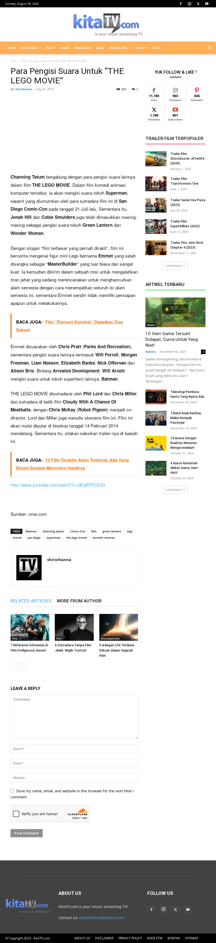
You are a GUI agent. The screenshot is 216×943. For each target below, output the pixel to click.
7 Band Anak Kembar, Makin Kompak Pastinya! (186, 418)
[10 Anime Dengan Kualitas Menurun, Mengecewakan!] (155, 443)
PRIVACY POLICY (130, 938)
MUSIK (65, 48)
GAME (100, 48)
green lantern (111, 531)
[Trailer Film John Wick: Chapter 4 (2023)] (155, 247)
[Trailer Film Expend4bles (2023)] (155, 226)
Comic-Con (77, 531)
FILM (48, 48)
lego (130, 531)
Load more (173, 265)
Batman (31, 531)
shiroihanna (23, 89)
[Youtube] (207, 3)
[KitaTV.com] (108, 25)
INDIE (157, 48)
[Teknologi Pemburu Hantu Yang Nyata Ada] (155, 397)
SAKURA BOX (118, 48)
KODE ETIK (155, 938)
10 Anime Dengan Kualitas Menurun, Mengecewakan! (183, 443)
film (94, 531)
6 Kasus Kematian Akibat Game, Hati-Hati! (184, 468)
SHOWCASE (29, 48)
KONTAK (174, 938)
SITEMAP (191, 938)
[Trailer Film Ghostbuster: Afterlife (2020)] (155, 159)
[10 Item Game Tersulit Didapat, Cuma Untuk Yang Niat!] (175, 312)
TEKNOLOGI (82, 48)
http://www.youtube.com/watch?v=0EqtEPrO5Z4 (58, 484)
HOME (12, 48)
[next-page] (22, 666)
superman (53, 537)
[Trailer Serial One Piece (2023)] (155, 205)
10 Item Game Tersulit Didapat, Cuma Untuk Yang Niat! (171, 339)
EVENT (140, 48)
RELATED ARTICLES (31, 600)
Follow (175, 89)
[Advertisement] (74, 134)
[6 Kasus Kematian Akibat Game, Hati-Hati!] (155, 468)
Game (151, 325)
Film (14, 61)
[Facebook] (181, 3)
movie (17, 537)
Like (154, 89)
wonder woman (104, 537)
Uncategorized (110, 638)
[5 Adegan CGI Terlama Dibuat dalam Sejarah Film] (118, 627)
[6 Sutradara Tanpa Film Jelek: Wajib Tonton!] (74, 627)
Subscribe (175, 108)
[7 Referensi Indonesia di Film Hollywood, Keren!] (30, 627)
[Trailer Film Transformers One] (155, 184)
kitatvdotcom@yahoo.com (101, 917)
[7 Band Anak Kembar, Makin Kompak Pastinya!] (155, 418)
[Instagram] (189, 3)
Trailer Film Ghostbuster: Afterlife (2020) (187, 158)
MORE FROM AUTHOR (79, 600)
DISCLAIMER (104, 938)
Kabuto (150, 352)
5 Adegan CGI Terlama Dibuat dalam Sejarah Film (116, 650)
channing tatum (53, 531)
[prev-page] (14, 666)
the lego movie (76, 537)
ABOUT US (82, 938)
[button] (209, 48)
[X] (198, 3)
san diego (34, 537)
